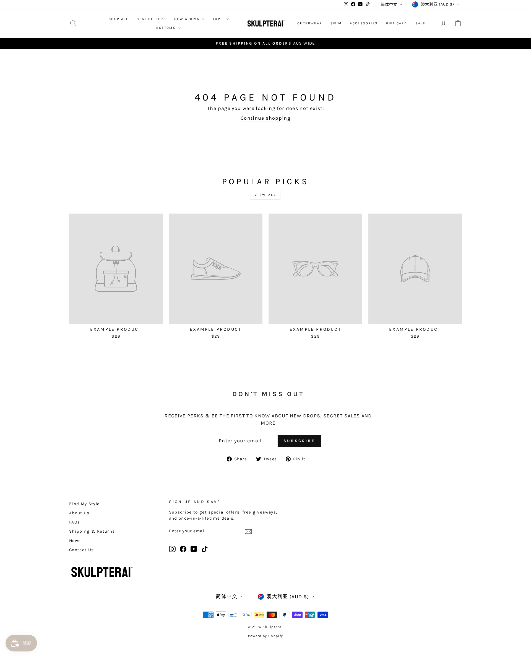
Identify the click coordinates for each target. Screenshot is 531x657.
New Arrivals (189, 19)
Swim (336, 23)
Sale (420, 23)
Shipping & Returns (92, 531)
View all (266, 195)
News (75, 540)
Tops (219, 19)
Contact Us (81, 549)
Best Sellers (151, 19)
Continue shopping (265, 118)
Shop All (118, 19)
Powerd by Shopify (265, 636)
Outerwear (309, 23)
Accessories (364, 23)
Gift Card (396, 23)
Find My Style (84, 503)
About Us (79, 512)
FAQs (74, 522)
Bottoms (166, 28)
